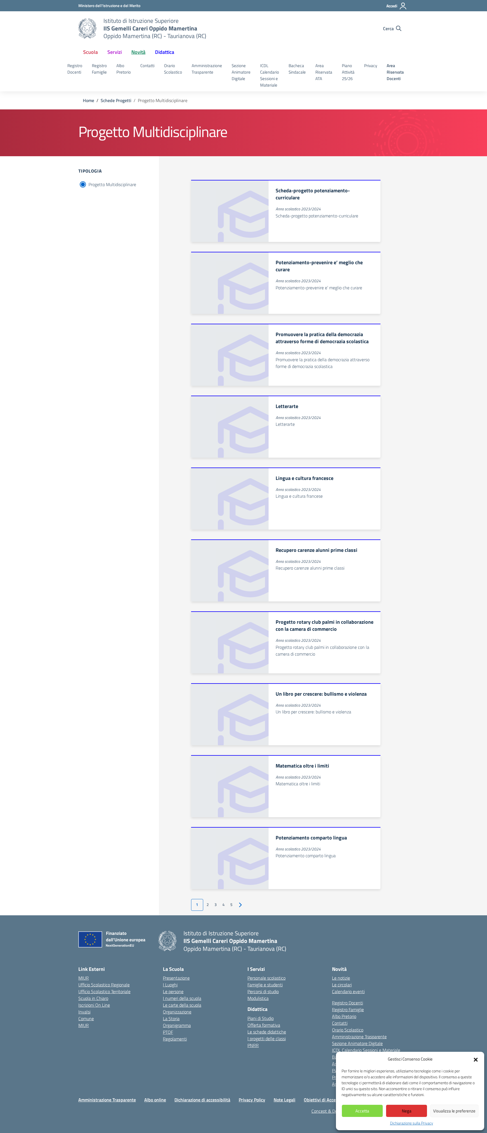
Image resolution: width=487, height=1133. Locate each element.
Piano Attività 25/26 (348, 72)
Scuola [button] (90, 52)
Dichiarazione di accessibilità (202, 1099)
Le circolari (342, 984)
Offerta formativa (263, 1025)
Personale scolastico (266, 978)
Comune (86, 1018)
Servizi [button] (114, 52)
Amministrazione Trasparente (207, 68)
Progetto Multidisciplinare (112, 184)
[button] (476, 1059)
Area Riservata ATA (323, 72)
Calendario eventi (348, 991)
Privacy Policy (252, 1099)
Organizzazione (177, 1011)
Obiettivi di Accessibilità (327, 1099)
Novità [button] (138, 52)
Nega (406, 1111)
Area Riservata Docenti (395, 72)
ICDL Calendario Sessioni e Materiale (269, 75)
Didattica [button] (164, 52)
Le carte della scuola (182, 1005)
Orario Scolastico (173, 68)
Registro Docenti (74, 68)
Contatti (147, 65)
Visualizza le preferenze (454, 1111)
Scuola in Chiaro (93, 998)
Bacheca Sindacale (297, 68)
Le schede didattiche (266, 1031)
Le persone (173, 991)
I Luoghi (170, 984)
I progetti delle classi (266, 1038)
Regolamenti (175, 1038)
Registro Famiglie (99, 68)
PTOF (168, 1032)
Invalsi (84, 1011)
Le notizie (341, 978)
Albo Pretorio (123, 68)
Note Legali (284, 1099)
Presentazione (176, 978)
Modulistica (258, 998)
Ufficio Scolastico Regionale (104, 984)
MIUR (83, 978)
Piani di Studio (260, 1018)
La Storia (171, 1018)
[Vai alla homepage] (87, 28)
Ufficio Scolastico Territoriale (104, 991)
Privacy (370, 65)
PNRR (253, 1045)
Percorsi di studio (263, 991)
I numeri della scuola (182, 998)
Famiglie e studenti (265, 984)
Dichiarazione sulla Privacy (411, 1123)
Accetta (362, 1111)
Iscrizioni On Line (94, 1005)
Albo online (155, 1099)
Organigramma (177, 1025)
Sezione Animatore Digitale (241, 72)
